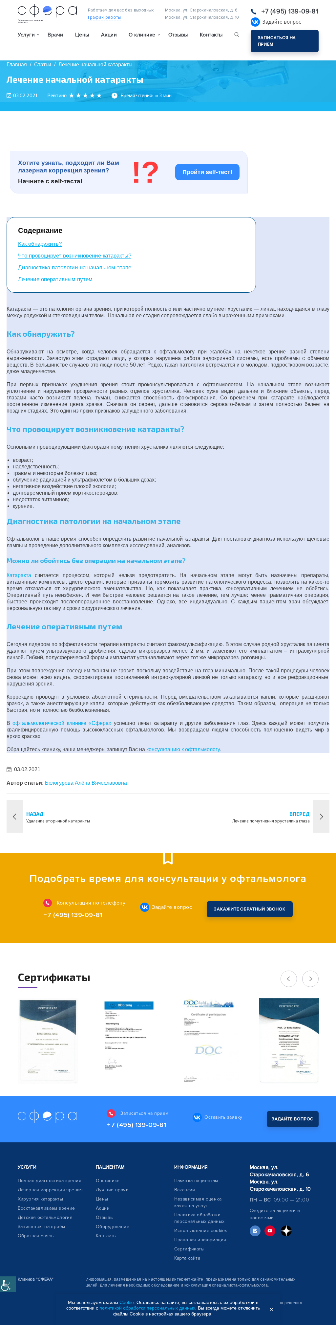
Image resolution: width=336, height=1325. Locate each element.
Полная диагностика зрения (50, 1180)
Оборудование (112, 1226)
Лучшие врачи (112, 1190)
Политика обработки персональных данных (199, 1218)
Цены (82, 35)
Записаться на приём (41, 1226)
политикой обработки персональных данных (147, 1308)
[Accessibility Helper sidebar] (8, 1284)
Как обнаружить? (40, 244)
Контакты (211, 35)
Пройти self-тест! (207, 172)
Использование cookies (201, 1230)
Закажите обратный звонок (249, 909)
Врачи (55, 35)
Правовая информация (200, 1240)
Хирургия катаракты (40, 1199)
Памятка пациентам (196, 1180)
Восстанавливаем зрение (46, 1208)
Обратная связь (36, 1236)
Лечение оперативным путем (55, 279)
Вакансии (184, 1190)
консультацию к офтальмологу (183, 749)
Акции (109, 35)
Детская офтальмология (45, 1217)
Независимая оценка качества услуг (198, 1202)
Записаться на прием (277, 41)
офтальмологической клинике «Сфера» (62, 723)
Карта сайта (187, 1258)
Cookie (126, 1302)
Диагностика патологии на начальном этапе (74, 267)
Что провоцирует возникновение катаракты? (74, 256)
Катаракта (19, 575)
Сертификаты (189, 1249)
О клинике (108, 1180)
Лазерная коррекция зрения (50, 1190)
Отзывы (178, 35)
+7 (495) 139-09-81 (290, 11)
